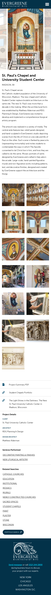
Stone (6, 520)
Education (8, 479)
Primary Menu (47, 4)
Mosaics (7, 488)
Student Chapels (12, 506)
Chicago (25, 581)
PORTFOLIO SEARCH (12, 532)
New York (25, 577)
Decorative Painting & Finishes (19, 455)
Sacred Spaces (10, 502)
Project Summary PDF (19, 385)
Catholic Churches (13, 474)
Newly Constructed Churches (19, 497)
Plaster (7, 516)
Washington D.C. (25, 589)
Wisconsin (8, 525)
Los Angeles (25, 585)
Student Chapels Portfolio (20, 393)
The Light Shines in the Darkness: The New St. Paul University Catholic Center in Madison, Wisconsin (28, 403)
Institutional (10, 483)
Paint (5, 511)
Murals (7, 493)
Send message (15, 565)
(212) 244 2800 (35, 565)
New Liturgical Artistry (15, 460)
